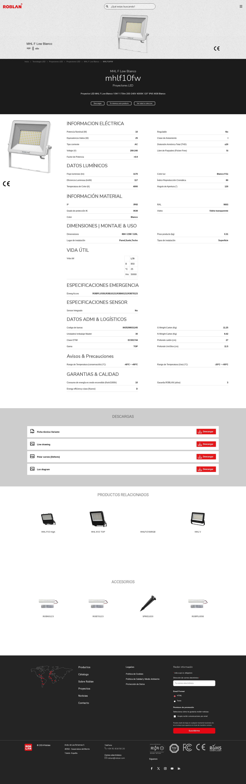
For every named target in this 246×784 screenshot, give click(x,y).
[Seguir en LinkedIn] (178, 768)
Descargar (208, 431)
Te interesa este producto (119, 103)
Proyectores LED (56, 62)
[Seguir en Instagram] (165, 768)
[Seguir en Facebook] (151, 768)
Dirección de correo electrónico (186, 678)
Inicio (27, 62)
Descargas (98, 103)
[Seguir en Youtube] (172, 768)
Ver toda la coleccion (144, 103)
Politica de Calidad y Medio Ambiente (143, 679)
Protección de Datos (135, 684)
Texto (179, 701)
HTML (179, 695)
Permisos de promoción (183, 707)
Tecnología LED (39, 62)
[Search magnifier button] (107, 6)
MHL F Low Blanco (91, 62)
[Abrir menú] (240, 6)
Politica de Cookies (134, 674)
